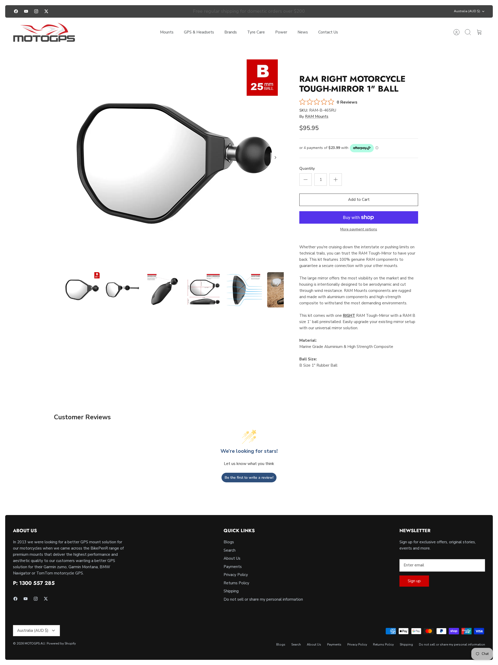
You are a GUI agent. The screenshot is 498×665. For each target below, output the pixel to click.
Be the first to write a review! (249, 477)
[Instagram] (36, 11)
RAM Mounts (316, 116)
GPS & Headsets (199, 32)
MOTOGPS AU (35, 643)
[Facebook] (16, 11)
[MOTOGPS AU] (44, 32)
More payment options (358, 229)
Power (281, 32)
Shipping (231, 591)
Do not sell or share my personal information (263, 599)
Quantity (307, 168)
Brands (230, 32)
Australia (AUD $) (467, 11)
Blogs (229, 542)
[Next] (323, 11)
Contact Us (328, 32)
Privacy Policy (236, 574)
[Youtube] (26, 11)
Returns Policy (236, 583)
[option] (174, 163)
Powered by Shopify (61, 643)
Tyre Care (256, 32)
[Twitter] (46, 11)
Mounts (167, 32)
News (303, 32)
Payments (233, 566)
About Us (232, 558)
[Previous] (175, 11)
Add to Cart (359, 199)
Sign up (414, 581)
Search (230, 550)
